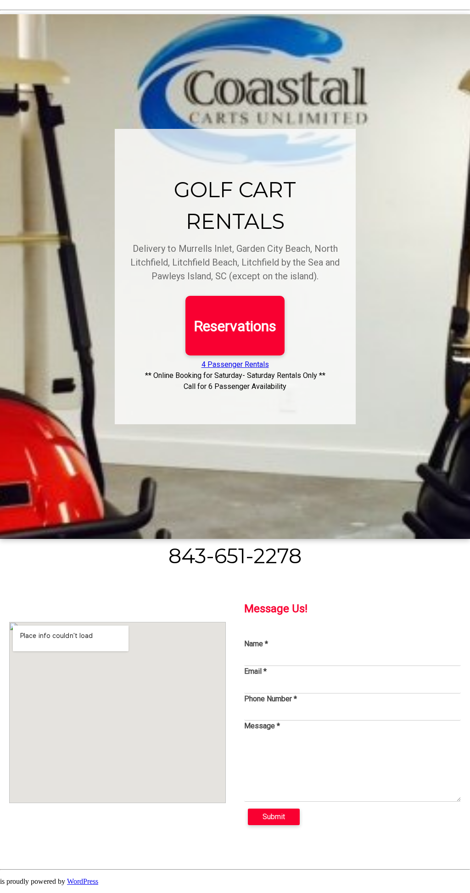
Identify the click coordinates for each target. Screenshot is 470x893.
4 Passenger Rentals (235, 364)
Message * (262, 725)
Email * (255, 671)
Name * (256, 643)
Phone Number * (270, 698)
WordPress (82, 881)
